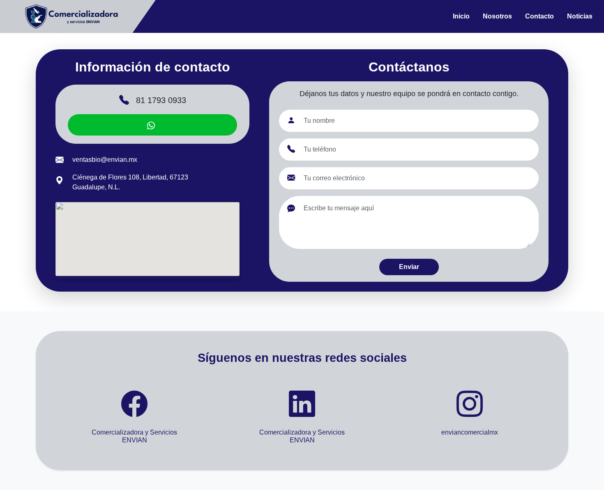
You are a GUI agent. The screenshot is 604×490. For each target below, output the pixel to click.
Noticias (579, 16)
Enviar (409, 266)
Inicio (461, 16)
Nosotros (497, 16)
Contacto (539, 16)
